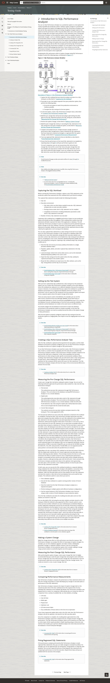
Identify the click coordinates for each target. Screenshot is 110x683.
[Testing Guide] (2, 25)
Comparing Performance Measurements (65, 135)
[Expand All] (2, 21)
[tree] (19, 41)
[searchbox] (71, 2)
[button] (7, 2)
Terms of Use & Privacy (62, 680)
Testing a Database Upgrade (50, 530)
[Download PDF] (2, 29)
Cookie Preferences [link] (73, 680)
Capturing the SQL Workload (63, 99)
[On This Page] (107, 18)
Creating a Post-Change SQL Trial (51, 569)
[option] (99, 22)
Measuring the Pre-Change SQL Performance (54, 119)
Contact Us (41, 680)
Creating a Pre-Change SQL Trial (51, 526)
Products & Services (50, 680)
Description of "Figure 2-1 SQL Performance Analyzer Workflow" (55, 95)
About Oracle (34, 680)
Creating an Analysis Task (50, 372)
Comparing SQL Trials (49, 633)
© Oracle (27, 680)
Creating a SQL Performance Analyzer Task (54, 113)
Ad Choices (82, 680)
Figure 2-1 (70, 55)
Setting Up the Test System (51, 179)
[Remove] (39, 2)
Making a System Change (72, 121)
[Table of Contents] (2, 18)
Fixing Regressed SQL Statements (51, 139)
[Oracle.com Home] (3, 2)
